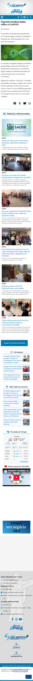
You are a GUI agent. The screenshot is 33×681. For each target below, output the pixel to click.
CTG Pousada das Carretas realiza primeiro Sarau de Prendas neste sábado (12, 377)
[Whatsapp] (27, 17)
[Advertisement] (16, 503)
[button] (2, 17)
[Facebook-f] (18, 17)
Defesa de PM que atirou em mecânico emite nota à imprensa (12, 422)
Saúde (4, 138)
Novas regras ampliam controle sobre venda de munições (11, 403)
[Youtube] (24, 17)
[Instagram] (21, 17)
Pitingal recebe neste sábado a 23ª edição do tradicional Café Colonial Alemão (13, 369)
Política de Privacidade (20, 671)
